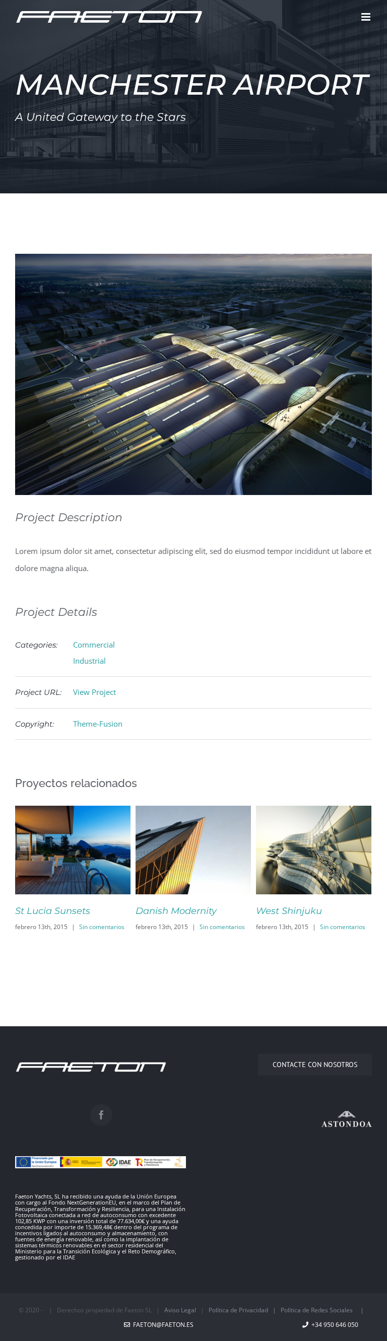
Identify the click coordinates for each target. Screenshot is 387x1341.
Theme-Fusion (97, 724)
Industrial (89, 661)
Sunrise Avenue (291, 910)
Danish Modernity (55, 910)
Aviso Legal (180, 1310)
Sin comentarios (101, 927)
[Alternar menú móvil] (366, 17)
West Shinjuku (169, 910)
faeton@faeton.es (162, 1324)
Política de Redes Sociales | (324, 1310)
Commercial (94, 645)
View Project (94, 692)
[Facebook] (101, 1115)
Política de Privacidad (238, 1310)
